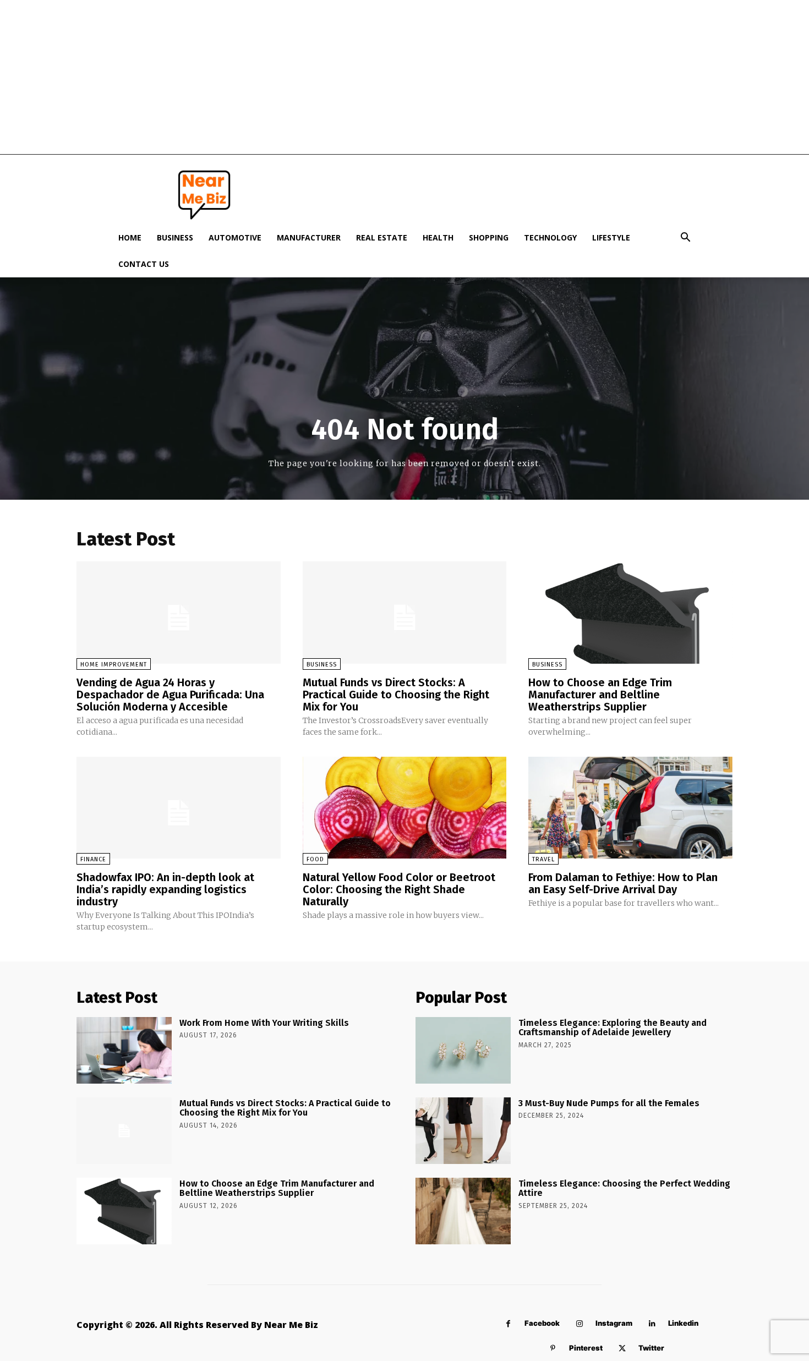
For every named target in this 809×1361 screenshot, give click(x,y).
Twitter (651, 1347)
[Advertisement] (404, 77)
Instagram (613, 1323)
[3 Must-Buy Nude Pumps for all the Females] (463, 1130)
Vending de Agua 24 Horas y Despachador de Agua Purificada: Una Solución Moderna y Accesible (170, 694)
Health (438, 237)
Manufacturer (309, 237)
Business (175, 237)
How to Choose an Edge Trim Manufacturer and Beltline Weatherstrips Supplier (600, 694)
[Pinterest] (552, 1348)
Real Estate (381, 237)
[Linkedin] (652, 1323)
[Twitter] (622, 1348)
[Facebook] (508, 1323)
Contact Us (143, 264)
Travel (543, 859)
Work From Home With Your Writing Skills (264, 1023)
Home (129, 237)
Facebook (542, 1323)
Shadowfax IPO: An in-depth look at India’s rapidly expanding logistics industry (165, 889)
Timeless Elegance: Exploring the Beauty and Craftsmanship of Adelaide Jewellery (612, 1028)
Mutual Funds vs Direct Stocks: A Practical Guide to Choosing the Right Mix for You (396, 694)
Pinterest (586, 1347)
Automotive (235, 237)
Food (315, 859)
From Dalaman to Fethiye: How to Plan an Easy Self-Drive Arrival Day (623, 883)
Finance (93, 859)
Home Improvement (113, 664)
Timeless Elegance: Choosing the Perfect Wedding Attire (624, 1188)
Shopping (489, 237)
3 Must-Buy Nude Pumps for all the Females (608, 1103)
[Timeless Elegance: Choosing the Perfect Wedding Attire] (463, 1211)
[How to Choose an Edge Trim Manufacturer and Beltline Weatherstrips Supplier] (630, 612)
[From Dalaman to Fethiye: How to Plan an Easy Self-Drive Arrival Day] (630, 808)
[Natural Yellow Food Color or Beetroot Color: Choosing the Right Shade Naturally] (405, 808)
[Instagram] (579, 1323)
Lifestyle (611, 237)
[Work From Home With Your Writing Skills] (124, 1050)
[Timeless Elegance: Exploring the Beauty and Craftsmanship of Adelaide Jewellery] (463, 1050)
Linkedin (683, 1323)
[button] (685, 238)
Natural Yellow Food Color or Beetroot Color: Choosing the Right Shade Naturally (399, 889)
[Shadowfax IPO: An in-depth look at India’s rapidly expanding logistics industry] (178, 808)
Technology (550, 237)
